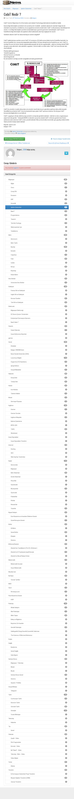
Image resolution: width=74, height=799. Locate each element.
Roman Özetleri (38, 298)
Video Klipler (38, 758)
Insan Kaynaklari (37, 437)
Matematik (37, 560)
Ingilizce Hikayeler (38, 417)
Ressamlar (38, 504)
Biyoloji (38, 247)
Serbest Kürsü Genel (38, 675)
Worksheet (38, 433)
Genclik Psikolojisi (38, 627)
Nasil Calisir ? (38, 322)
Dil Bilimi (38, 528)
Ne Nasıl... (37, 576)
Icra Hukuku (38, 389)
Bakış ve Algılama (38, 619)
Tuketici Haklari (38, 393)
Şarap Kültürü (38, 366)
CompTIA (38, 191)
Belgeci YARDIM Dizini (38, 350)
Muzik (38, 671)
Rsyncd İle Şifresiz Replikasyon (57, 143)
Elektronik (37, 306)
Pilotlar (38, 500)
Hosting (38, 449)
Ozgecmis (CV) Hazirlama (38, 362)
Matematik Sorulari (38, 564)
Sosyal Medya (37, 687)
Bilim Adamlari (38, 473)
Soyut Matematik (38, 568)
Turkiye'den (38, 381)
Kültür (37, 524)
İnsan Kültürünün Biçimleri (38, 334)
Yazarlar (38, 508)
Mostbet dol (37, 572)
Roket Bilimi (38, 274)
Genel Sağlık (38, 651)
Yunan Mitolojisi (38, 714)
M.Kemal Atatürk (37, 544)
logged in (16, 168)
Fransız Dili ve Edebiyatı (38, 290)
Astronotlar (38, 465)
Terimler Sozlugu (38, 223)
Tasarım (38, 219)
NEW (37, 584)
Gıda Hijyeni (38, 655)
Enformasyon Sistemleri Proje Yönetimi (38, 774)
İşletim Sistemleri (26, 8)
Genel (37, 342)
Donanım (38, 195)
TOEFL (38, 429)
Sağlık (37, 643)
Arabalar (38, 346)
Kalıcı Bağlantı (21, 133)
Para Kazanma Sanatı (37, 595)
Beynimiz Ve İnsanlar (38, 623)
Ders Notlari (37, 278)
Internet (37, 445)
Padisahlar (38, 496)
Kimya (38, 267)
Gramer (38, 409)
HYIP (38, 599)
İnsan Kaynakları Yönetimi (38, 441)
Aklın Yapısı (38, 615)
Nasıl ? (38, 211)
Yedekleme (38, 231)
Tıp (37, 726)
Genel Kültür (38, 532)
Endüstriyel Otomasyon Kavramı (38, 318)
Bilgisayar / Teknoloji (38, 663)
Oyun (37, 587)
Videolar (37, 734)
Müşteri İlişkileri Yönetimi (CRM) (38, 778)
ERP (38, 199)
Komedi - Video (38, 746)
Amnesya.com (38, 591)
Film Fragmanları (38, 742)
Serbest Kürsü (37, 659)
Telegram (38, 691)
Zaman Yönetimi (38, 782)
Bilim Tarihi (38, 243)
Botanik (38, 251)
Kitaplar (38, 536)
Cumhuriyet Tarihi (38, 698)
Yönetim (37, 770)
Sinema (38, 540)
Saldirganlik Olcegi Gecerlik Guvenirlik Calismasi (38, 631)
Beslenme (38, 647)
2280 (24, 149)
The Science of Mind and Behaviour (38, 635)
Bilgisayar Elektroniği (38, 310)
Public (37, 639)
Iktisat (37, 397)
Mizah (38, 667)
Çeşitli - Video (38, 738)
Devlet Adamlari (38, 477)
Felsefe (37, 326)
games (37, 338)
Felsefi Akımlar (38, 330)
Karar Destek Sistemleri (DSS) (38, 354)
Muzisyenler (38, 488)
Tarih (37, 694)
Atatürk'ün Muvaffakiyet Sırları (38, 556)
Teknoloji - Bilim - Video (38, 754)
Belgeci (34, 18)
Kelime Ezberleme (38, 421)
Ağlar (38, 183)
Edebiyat (37, 286)
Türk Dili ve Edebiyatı (38, 302)
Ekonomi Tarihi (38, 702)
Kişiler (37, 461)
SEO (38, 453)
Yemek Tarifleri (38, 580)
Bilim (37, 235)
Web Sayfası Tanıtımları (38, 457)
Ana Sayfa (7, 8)
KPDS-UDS (38, 425)
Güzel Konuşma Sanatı (38, 520)
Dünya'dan (38, 377)
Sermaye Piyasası (38, 401)
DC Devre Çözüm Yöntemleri (38, 314)
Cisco (38, 187)
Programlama (38, 215)
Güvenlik (38, 203)
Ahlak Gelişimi (38, 607)
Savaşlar (38, 710)
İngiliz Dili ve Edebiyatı (38, 294)
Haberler (37, 374)
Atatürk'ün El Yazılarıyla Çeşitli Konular (38, 552)
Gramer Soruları (38, 413)
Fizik (38, 259)
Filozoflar (38, 481)
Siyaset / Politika (38, 683)
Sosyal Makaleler (38, 370)
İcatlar (38, 263)
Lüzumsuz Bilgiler (38, 358)
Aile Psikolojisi (38, 611)
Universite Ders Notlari (38, 282)
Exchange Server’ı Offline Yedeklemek (18, 143)
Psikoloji (37, 603)
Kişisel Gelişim (37, 512)
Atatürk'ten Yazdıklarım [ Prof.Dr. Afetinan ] (38, 548)
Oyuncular (38, 492)
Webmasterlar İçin (38, 227)
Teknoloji (37, 718)
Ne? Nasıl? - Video (38, 750)
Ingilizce (37, 405)
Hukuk (37, 385)
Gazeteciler (38, 484)
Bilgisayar (15, 8)
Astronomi (38, 239)
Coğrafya (38, 255)
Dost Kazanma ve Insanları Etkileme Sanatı (38, 516)
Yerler (37, 762)
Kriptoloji (38, 270)
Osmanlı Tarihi (38, 706)
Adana (38, 766)
